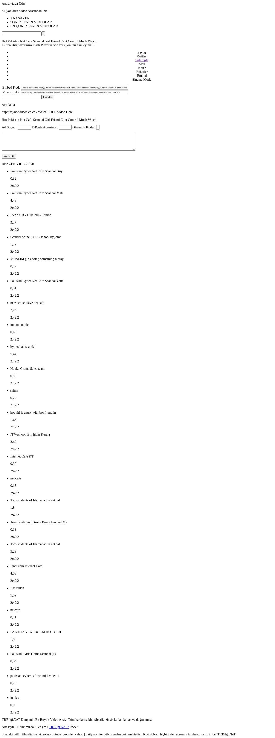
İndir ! (142, 68)
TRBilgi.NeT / (59, 727)
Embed (142, 75)
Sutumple (141, 60)
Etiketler (142, 72)
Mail (142, 64)
